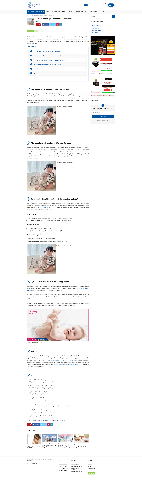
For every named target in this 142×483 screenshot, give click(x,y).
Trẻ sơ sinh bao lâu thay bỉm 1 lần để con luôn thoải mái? (80, 446)
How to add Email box (96, 127)
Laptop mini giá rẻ (63, 464)
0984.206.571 (34, 463)
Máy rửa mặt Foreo (63, 468)
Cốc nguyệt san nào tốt (76, 471)
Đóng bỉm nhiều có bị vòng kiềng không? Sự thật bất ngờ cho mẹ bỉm (65, 445)
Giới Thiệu (102, 11)
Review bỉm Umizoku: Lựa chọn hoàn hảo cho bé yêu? (49, 445)
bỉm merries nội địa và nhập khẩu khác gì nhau (50, 156)
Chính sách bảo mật (92, 468)
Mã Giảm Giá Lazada (96, 30)
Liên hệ (89, 466)
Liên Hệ (94, 11)
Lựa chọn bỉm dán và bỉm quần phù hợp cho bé (47, 64)
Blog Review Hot (53, 11)
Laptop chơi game (63, 466)
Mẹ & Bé (33, 15)
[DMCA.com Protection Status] (91, 472)
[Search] (86, 5)
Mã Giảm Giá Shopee (96, 25)
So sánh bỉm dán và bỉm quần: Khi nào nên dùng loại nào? (50, 60)
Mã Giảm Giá (68, 11)
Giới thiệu (90, 464)
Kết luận (36, 69)
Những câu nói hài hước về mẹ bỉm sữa (33, 446)
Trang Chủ (29, 15)
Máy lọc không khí (63, 470)
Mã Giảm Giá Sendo (95, 32)
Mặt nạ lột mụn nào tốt (76, 466)
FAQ (35, 73)
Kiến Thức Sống (82, 11)
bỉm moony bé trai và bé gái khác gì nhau (67, 364)
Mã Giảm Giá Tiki (95, 28)
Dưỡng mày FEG (75, 464)
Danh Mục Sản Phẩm (35, 11)
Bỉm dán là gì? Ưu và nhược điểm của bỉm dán (47, 51)
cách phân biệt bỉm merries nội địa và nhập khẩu (63, 360)
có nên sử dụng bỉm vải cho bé (44, 207)
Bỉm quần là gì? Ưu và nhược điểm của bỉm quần (48, 56)
